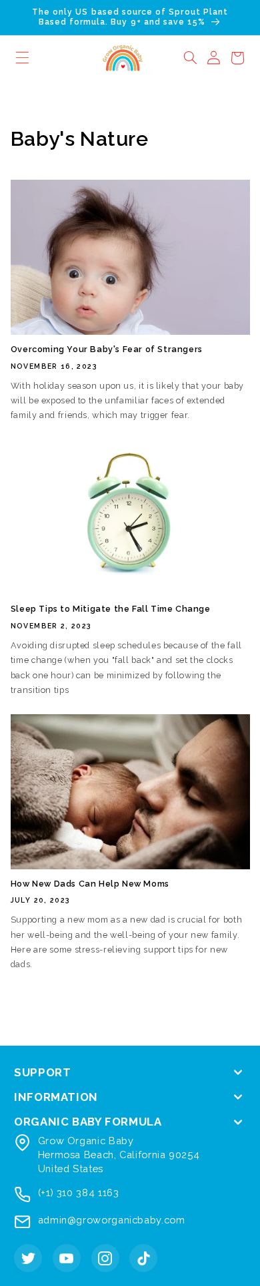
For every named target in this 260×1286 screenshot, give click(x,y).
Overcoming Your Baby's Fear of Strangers (107, 349)
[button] (190, 58)
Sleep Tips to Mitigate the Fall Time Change (111, 609)
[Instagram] (105, 1258)
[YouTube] (67, 1258)
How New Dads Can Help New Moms (90, 884)
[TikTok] (143, 1258)
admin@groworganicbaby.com (111, 1219)
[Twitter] (28, 1258)
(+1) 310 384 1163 (78, 1192)
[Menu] (23, 58)
